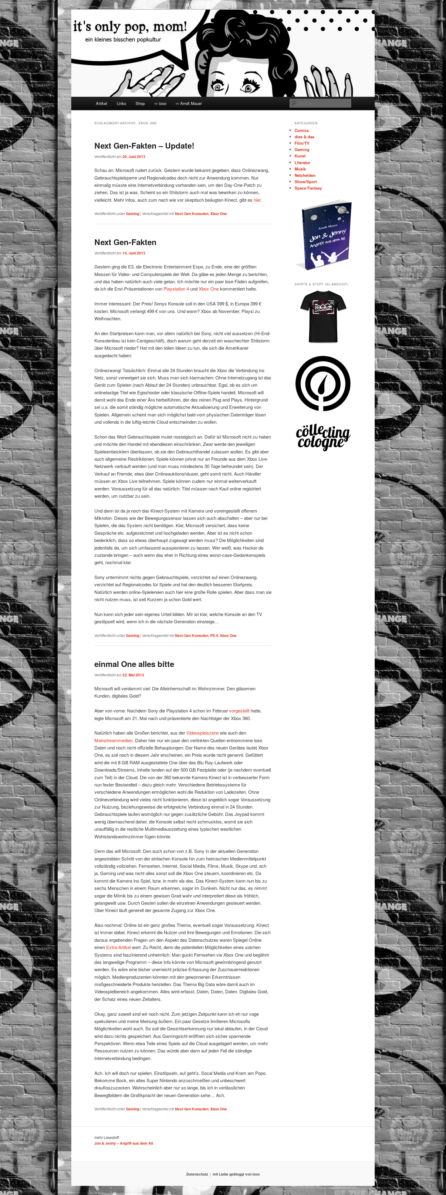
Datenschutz (197, 1174)
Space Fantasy (308, 188)
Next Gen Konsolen (191, 213)
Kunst (300, 156)
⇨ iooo (160, 103)
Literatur (302, 162)
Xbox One (218, 213)
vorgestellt (239, 710)
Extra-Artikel (118, 947)
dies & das (304, 137)
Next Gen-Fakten (125, 241)
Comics (302, 130)
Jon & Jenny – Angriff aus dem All (123, 1143)
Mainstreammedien (113, 740)
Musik (300, 169)
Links (121, 103)
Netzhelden (305, 175)
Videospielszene (202, 732)
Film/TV (302, 143)
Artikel (101, 103)
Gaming (132, 213)
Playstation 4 (176, 288)
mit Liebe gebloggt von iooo (236, 1174)
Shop (140, 103)
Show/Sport (306, 181)
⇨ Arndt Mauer (189, 103)
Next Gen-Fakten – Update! (144, 145)
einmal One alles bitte (134, 663)
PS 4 (214, 635)
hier (257, 200)
